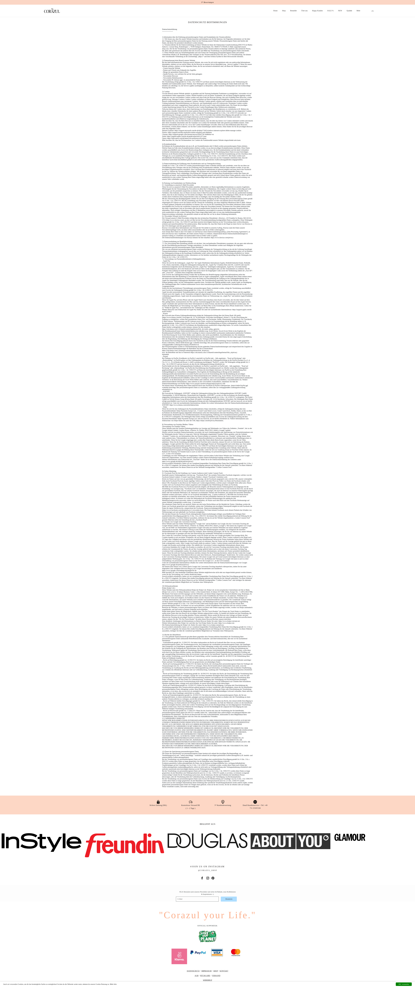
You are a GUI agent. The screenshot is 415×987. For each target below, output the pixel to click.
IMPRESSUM (206, 971)
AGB (196, 976)
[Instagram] (208, 878)
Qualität (349, 11)
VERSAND (216, 976)
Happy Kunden (317, 11)
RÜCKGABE (205, 976)
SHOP (215, 971)
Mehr (358, 11)
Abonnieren (228, 899)
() (373, 11)
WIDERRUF (207, 980)
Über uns (304, 11)
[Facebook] (202, 878)
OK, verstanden (403, 984)
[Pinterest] (213, 878)
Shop (284, 11)
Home (275, 11)
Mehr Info (113, 984)
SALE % (330, 11)
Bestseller (293, 11)
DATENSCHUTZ (193, 971)
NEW (340, 11)
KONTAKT (224, 971)
